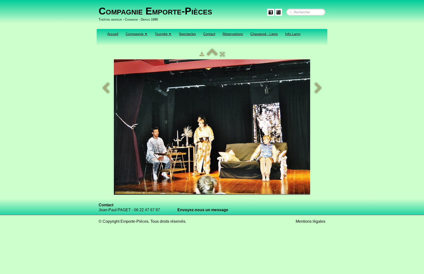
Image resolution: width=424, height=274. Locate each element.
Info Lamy (293, 34)
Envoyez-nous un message (202, 210)
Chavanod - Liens (264, 34)
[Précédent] (106, 88)
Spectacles (187, 34)
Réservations (233, 34)
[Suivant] (318, 88)
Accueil (112, 34)
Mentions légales (310, 221)
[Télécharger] (201, 54)
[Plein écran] (222, 54)
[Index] (212, 54)
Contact (209, 34)
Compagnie (136, 34)
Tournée (163, 34)
